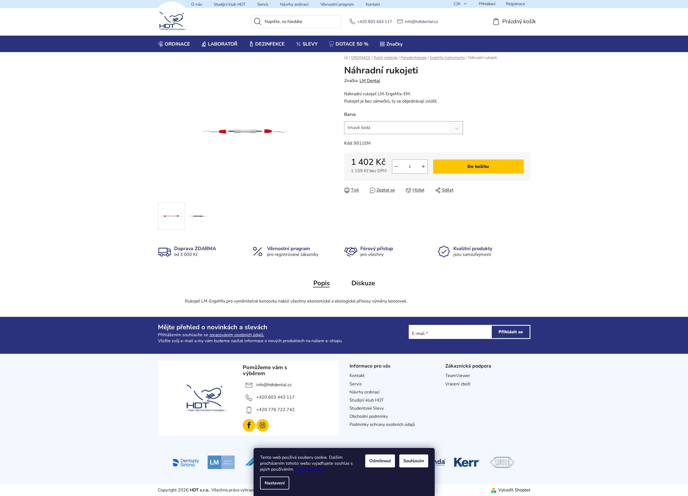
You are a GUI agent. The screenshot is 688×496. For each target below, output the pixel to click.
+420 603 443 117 (374, 22)
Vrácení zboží (457, 384)
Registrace (515, 3)
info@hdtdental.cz (421, 22)
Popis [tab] (321, 283)
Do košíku (478, 166)
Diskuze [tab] (363, 283)
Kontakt (373, 4)
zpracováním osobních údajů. (236, 335)
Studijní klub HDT (229, 4)
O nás (196, 4)
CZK (458, 3)
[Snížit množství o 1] (396, 166)
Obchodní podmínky (369, 416)
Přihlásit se (510, 332)
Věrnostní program (337, 4)
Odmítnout (380, 461)
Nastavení (275, 483)
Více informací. (309, 469)
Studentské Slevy (367, 408)
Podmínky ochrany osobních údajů (382, 424)
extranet (453, 392)
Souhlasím (413, 461)
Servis (262, 4)
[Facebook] (249, 425)
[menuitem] (173, 44)
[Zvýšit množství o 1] (423, 166)
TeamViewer (457, 376)
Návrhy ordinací (294, 4)
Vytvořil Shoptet (514, 490)
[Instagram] (262, 425)
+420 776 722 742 (275, 410)
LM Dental (370, 81)
